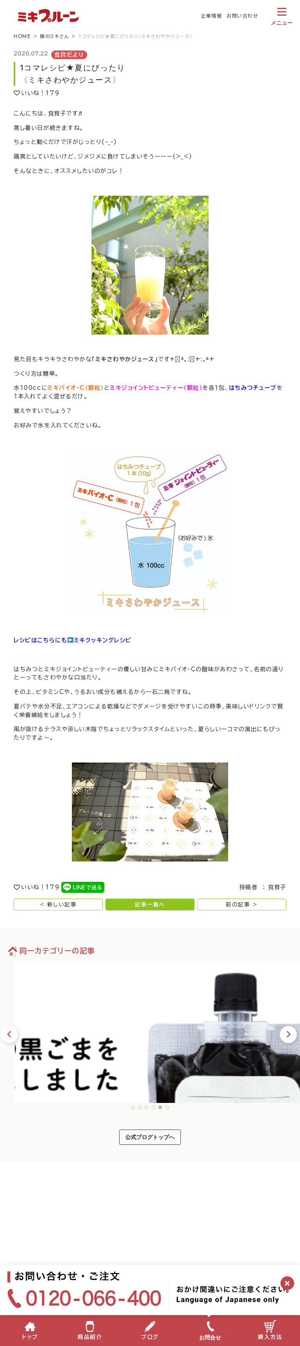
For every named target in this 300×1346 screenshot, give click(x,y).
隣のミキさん (54, 36)
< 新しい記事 (58, 904)
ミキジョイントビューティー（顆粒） (156, 388)
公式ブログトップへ (150, 1136)
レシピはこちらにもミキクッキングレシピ (72, 640)
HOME (22, 36)
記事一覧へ (150, 904)
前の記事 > (241, 904)
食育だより (69, 55)
